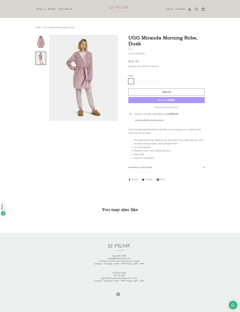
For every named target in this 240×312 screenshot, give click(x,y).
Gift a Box (64, 9)
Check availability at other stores (149, 120)
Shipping (132, 66)
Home (38, 28)
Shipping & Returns (140, 167)
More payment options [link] (166, 107)
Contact (180, 9)
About (169, 9)
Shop (40, 9)
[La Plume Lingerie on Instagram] (118, 294)
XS (159, 81)
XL (151, 81)
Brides (51, 9)
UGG (130, 49)
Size (130, 76)
